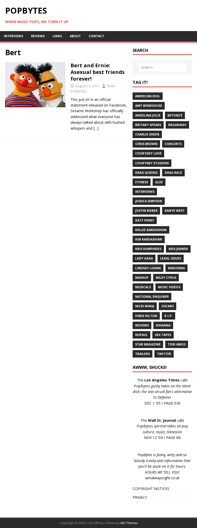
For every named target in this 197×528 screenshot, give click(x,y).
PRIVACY (140, 497)
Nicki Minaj (144, 306)
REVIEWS (38, 36)
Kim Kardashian (148, 239)
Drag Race (173, 172)
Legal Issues (170, 258)
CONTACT (96, 36)
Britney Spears (148, 125)
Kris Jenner (178, 249)
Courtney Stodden (152, 163)
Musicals (143, 287)
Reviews (142, 325)
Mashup (142, 277)
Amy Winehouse (148, 105)
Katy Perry (144, 220)
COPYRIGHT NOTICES (151, 488)
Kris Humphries (148, 249)
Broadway (177, 125)
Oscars (167, 306)
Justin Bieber (146, 210)
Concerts (173, 144)
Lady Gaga (144, 258)
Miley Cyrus (166, 277)
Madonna (176, 268)
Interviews (144, 191)
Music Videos (169, 287)
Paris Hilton (146, 316)
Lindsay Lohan (148, 268)
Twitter (164, 354)
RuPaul (141, 335)
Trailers (142, 354)
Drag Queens (146, 172)
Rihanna (163, 325)
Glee (159, 182)
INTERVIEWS (13, 36)
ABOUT (75, 36)
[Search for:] (162, 67)
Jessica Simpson (148, 201)
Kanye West (175, 210)
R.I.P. (168, 316)
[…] (95, 128)
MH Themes (129, 523)
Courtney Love (148, 153)
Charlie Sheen (147, 134)
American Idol (147, 96)
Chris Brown (146, 144)
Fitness (141, 182)
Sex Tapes (163, 335)
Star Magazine (148, 344)
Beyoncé (175, 115)
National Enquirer (152, 296)
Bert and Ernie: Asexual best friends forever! (98, 72)
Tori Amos (176, 344)
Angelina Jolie (147, 115)
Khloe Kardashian (151, 230)
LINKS (57, 36)
